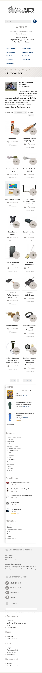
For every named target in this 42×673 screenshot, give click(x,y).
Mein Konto (30, 40)
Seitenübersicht (11, 538)
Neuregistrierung (21, 34)
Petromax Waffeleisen (29, 294)
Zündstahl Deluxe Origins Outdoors (21, 495)
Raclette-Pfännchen (29, 263)
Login (9, 648)
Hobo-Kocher (15, 502)
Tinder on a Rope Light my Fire (29, 140)
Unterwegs (25, 70)
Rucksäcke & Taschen (15, 448)
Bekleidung (10, 52)
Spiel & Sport (27, 56)
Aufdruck (10, 63)
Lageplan (9, 525)
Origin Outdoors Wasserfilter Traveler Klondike (12, 360)
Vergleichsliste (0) (16, 40)
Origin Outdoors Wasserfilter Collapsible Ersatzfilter (29, 361)
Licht (10, 457)
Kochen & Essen (13, 450)
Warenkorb (18, 42)
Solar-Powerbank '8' (29, 233)
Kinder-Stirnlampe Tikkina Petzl (20, 482)
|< (11, 380)
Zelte (10, 452)
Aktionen (10, 636)
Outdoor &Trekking (29, 52)
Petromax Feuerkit (13, 325)
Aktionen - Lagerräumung (14, 437)
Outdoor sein (32, 70)
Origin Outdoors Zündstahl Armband (29, 328)
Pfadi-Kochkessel (16, 509)
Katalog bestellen (13, 666)
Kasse (27, 42)
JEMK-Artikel (27, 49)
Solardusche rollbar (12, 233)
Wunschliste (13, 145)
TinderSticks (12, 138)
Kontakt (9, 536)
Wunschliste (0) (21, 37)
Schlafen (11, 455)
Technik (9, 56)
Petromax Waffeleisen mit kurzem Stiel (12, 295)
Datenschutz (10, 534)
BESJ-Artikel (11, 49)
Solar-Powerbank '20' (12, 263)
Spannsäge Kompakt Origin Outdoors (29, 201)
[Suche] (35, 21)
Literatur (9, 59)
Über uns (9, 527)
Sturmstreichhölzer (12, 199)
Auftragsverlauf (12, 650)
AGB (8, 531)
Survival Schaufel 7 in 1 (12, 170)
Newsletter (11, 654)
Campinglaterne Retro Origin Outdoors (22, 489)
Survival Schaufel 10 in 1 (29, 170)
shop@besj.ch (14, 592)
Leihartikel (26, 59)
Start (6, 70)
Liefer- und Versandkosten (14, 529)
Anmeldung (24, 32)
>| (30, 380)
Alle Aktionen (10, 424)
